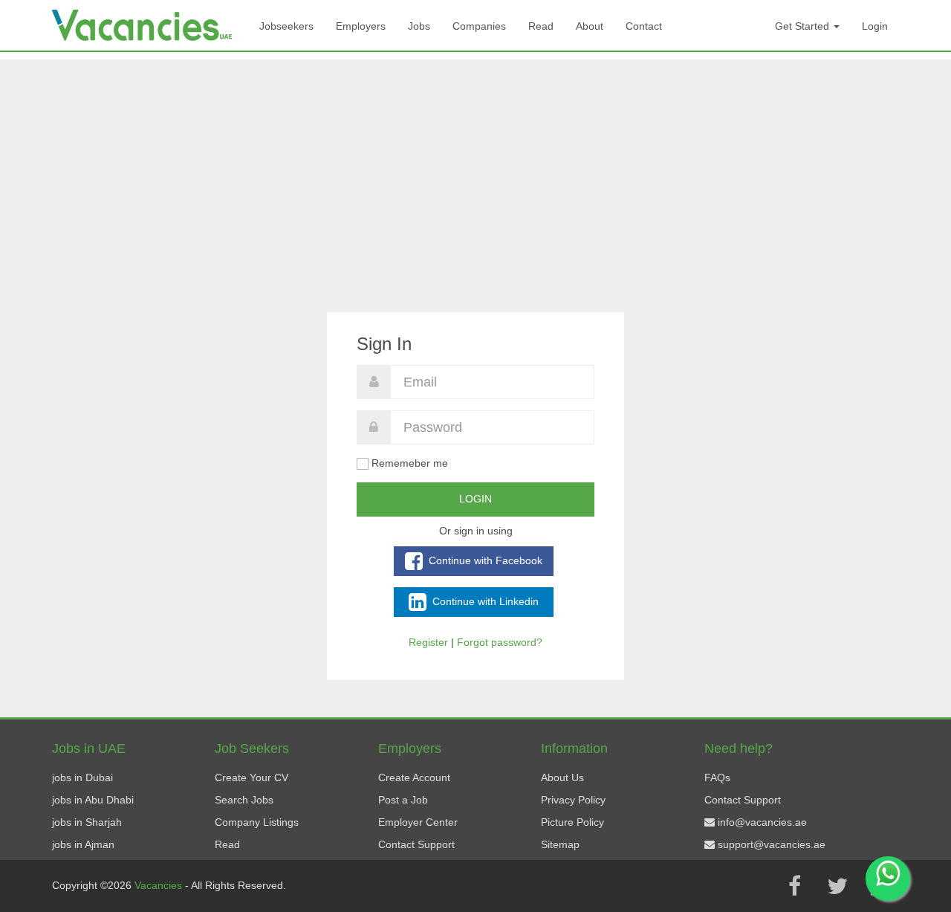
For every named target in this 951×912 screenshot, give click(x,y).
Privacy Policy (573, 800)
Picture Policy (572, 822)
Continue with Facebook (484, 560)
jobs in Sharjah (87, 822)
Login (875, 26)
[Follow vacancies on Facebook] (794, 886)
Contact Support (416, 844)
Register (428, 642)
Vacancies (159, 885)
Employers (361, 26)
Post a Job (403, 800)
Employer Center (418, 822)
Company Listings (257, 822)
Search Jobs (244, 800)
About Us (562, 777)
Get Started (803, 26)
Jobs (419, 26)
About (589, 26)
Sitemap (560, 844)
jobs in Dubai (82, 777)
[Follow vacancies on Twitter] (837, 886)
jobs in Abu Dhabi (93, 800)
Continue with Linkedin (484, 601)
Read (541, 26)
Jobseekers (286, 26)
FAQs (717, 777)
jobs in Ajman (83, 844)
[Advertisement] (475, 163)
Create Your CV (251, 777)
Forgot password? (499, 642)
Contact (644, 26)
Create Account (414, 777)
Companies (479, 26)
